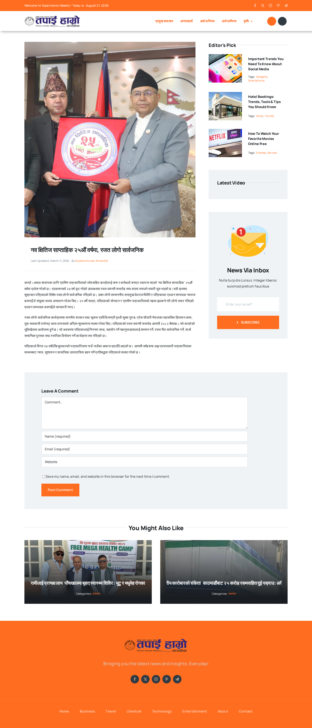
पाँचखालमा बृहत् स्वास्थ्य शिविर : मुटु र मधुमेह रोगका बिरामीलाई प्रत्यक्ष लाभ (114, 583)
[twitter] (262, 5)
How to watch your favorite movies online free (263, 138)
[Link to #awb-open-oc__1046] (271, 21)
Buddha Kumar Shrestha (91, 261)
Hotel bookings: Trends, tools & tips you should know (264, 101)
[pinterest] (278, 5)
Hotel (259, 116)
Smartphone (256, 80)
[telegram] (286, 5)
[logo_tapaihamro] (52, 16)
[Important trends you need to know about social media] (225, 57)
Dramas (261, 153)
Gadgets (261, 77)
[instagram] (270, 5)
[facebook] (255, 5)
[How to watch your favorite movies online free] (225, 132)
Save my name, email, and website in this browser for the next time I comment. (108, 476)
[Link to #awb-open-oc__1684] (282, 21)
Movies (272, 153)
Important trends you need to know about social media (266, 63)
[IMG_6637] (109, 43)
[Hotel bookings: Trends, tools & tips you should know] (225, 95)
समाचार (96, 594)
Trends (269, 116)
